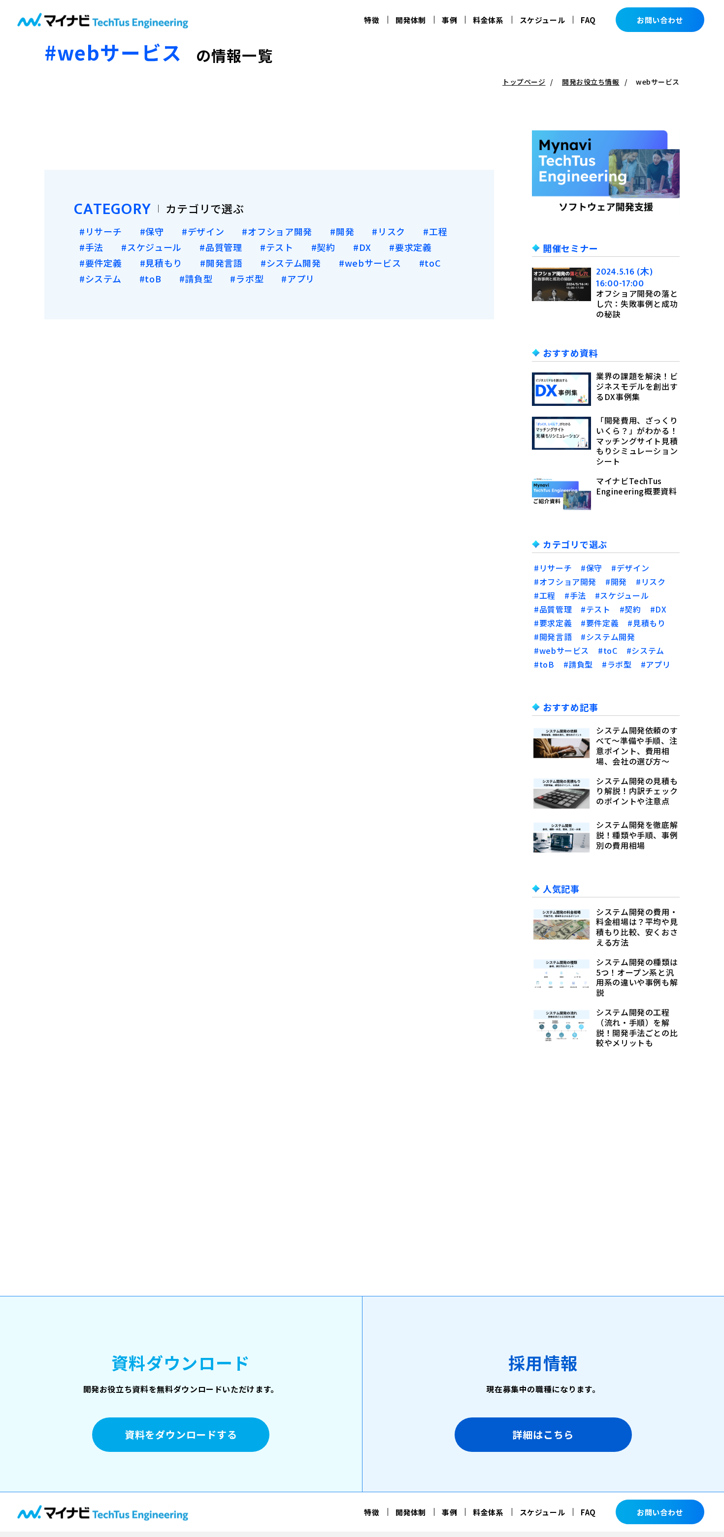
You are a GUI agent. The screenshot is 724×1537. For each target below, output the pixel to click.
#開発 (342, 231)
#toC (430, 262)
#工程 (435, 231)
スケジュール (542, 20)
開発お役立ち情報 (590, 82)
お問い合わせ (660, 20)
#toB (150, 278)
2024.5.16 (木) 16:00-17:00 (624, 278)
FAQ (588, 20)
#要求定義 (410, 247)
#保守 (152, 231)
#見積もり (161, 262)
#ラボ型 (246, 278)
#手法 (91, 247)
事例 (449, 20)
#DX (362, 247)
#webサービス (370, 262)
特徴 (371, 20)
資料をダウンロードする (181, 1434)
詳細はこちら (543, 1434)
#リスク (388, 231)
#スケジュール (151, 247)
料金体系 (488, 20)
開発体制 (410, 20)
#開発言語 (221, 262)
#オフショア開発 (277, 231)
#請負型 (196, 278)
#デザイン (203, 231)
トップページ (523, 82)
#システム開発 (291, 262)
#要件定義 (100, 262)
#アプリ (298, 278)
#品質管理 (220, 247)
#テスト (277, 247)
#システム (100, 278)
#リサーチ (100, 231)
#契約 (323, 247)
